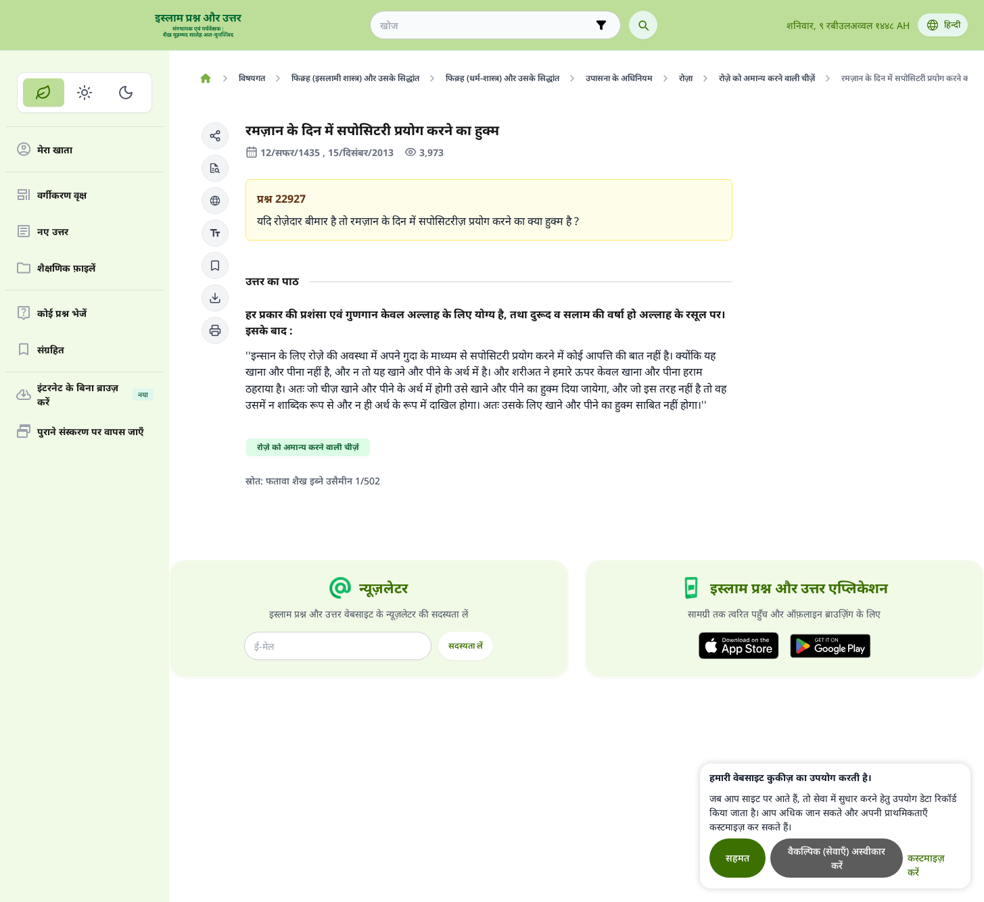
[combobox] (486, 25)
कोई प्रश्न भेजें (62, 313)
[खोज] (643, 25)
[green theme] (43, 92)
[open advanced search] (601, 25)
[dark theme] (125, 92)
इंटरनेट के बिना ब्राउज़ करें (92, 394)
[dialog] (835, 825)
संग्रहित (50, 349)
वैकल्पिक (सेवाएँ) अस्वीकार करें (836, 858)
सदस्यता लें (465, 645)
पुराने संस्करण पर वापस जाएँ (90, 431)
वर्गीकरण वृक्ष (62, 195)
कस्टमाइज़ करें (926, 864)
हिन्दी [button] (952, 24)
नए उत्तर (52, 231)
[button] (215, 135)
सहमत (737, 857)
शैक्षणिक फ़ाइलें (66, 267)
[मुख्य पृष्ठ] (205, 78)
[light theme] (85, 92)
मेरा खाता (54, 149)
